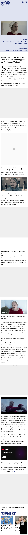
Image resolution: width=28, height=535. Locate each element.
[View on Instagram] (14, 149)
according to (18, 174)
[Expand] (22, 523)
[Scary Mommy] (5, 3)
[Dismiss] (26, 523)
